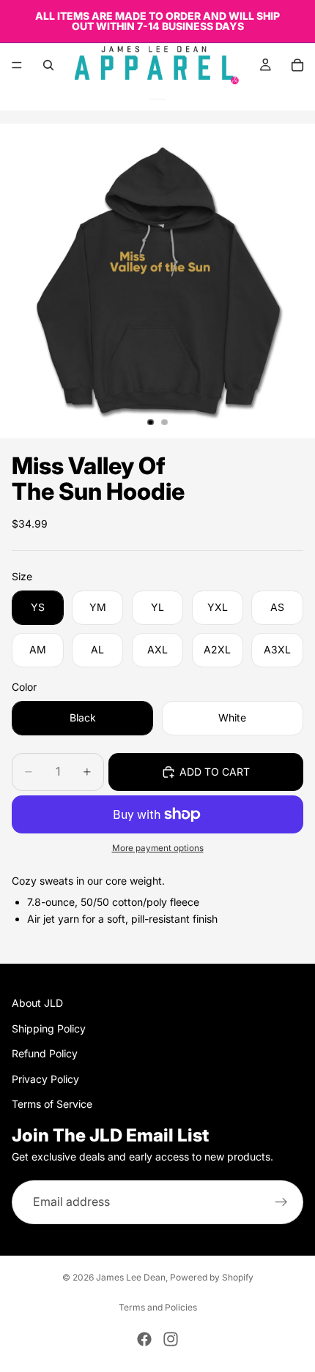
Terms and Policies (158, 1307)
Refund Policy (45, 1053)
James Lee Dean (131, 1277)
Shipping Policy (49, 1027)
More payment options (158, 848)
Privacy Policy (45, 1078)
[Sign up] (281, 1201)
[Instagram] (170, 1339)
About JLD (37, 1003)
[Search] (48, 65)
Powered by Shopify (211, 1277)
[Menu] (17, 65)
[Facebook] (144, 1339)
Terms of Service (52, 1103)
